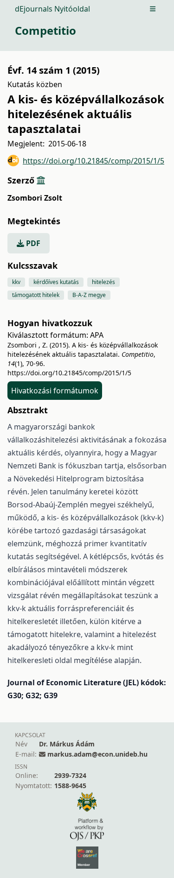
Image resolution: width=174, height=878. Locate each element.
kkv (16, 282)
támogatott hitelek (35, 295)
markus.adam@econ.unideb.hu (97, 754)
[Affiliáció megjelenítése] (41, 180)
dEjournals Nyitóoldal (52, 9)
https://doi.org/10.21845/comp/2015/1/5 (93, 161)
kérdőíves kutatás (56, 282)
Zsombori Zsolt (34, 198)
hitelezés (103, 282)
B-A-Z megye (89, 295)
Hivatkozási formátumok (54, 390)
